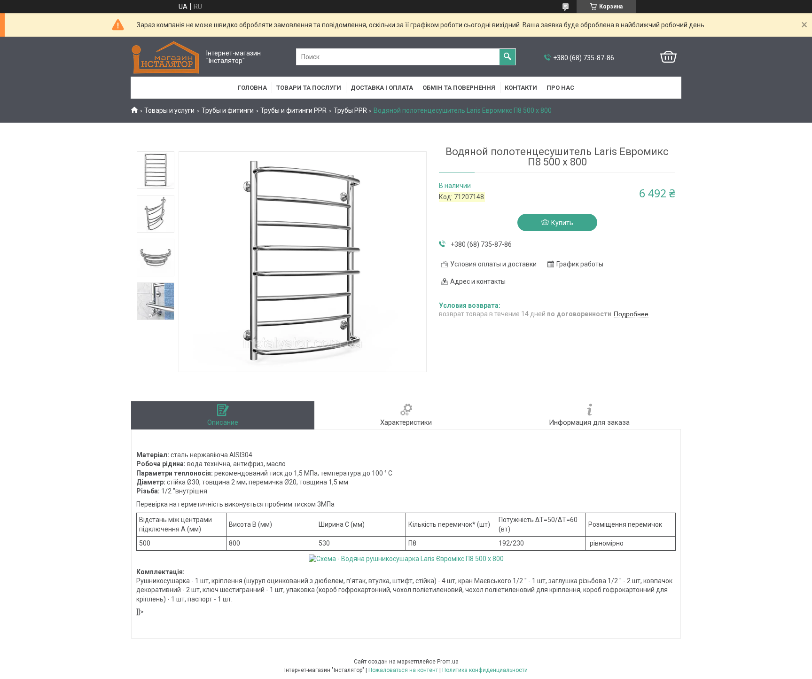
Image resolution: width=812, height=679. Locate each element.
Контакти (521, 87)
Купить (562, 222)
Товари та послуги (308, 87)
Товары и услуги (169, 110)
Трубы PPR (350, 110)
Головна (252, 87)
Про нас (560, 87)
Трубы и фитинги (228, 110)
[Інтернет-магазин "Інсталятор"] (166, 57)
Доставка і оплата (382, 87)
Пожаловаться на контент (403, 670)
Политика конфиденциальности (485, 670)
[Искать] (507, 57)
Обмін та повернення (458, 87)
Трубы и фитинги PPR (293, 110)
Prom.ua (448, 661)
